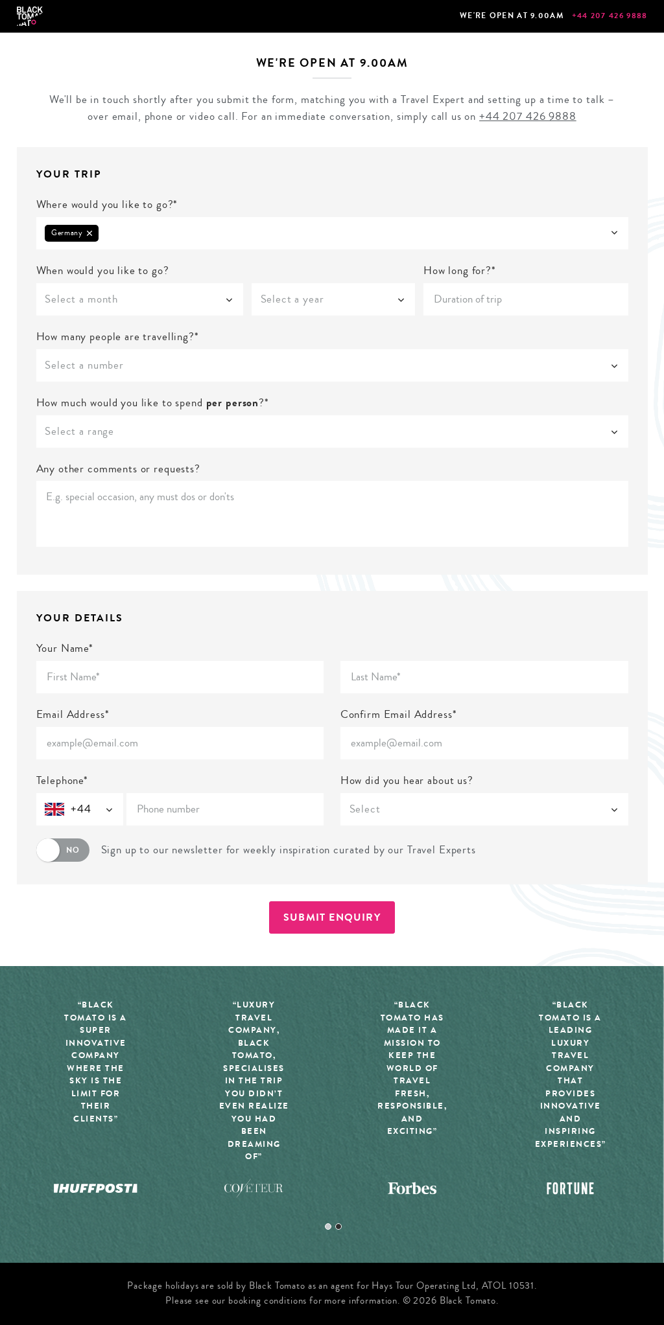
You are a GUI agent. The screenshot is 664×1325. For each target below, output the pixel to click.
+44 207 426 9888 (610, 15)
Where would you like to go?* (107, 204)
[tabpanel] (254, 1106)
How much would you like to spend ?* (152, 403)
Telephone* (62, 780)
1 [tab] (328, 1226)
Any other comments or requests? (118, 469)
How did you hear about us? (406, 780)
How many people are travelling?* (117, 336)
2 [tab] (338, 1226)
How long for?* (459, 270)
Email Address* (73, 714)
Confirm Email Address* (398, 714)
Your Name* (65, 648)
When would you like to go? (102, 270)
